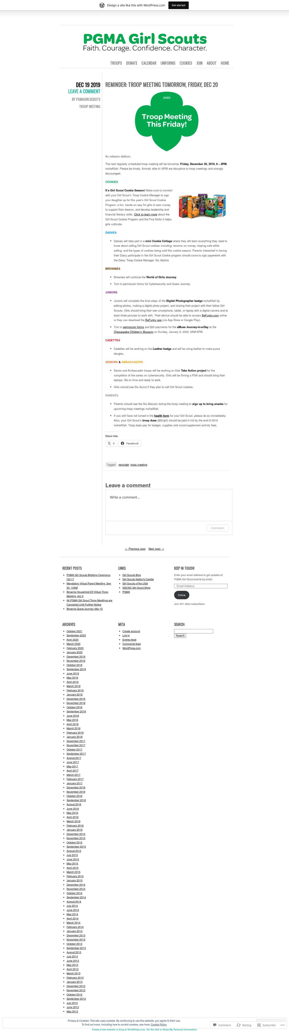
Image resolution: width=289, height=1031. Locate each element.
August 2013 (74, 952)
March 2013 (73, 973)
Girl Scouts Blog (131, 575)
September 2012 (76, 998)
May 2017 (72, 766)
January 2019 (75, 694)
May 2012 (72, 1011)
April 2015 (72, 867)
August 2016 (74, 804)
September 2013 (76, 948)
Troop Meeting (89, 106)
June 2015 (73, 859)
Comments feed (131, 644)
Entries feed (129, 639)
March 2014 (73, 922)
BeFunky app (153, 320)
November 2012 (76, 990)
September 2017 (76, 753)
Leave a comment (84, 91)
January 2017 (75, 783)
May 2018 (72, 720)
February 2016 (75, 825)
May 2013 (72, 965)
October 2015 (74, 842)
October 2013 (74, 943)
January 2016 (75, 829)
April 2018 (72, 724)
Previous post (135, 549)
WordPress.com (131, 648)
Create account (131, 631)
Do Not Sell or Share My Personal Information (172, 1029)
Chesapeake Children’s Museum (133, 332)
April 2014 (72, 918)
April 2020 (72, 639)
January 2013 (75, 981)
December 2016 (76, 787)
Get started (178, 5)
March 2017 (73, 774)
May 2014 (72, 914)
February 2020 (75, 648)
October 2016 (74, 796)
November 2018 (76, 703)
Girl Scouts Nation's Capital (138, 579)
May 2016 (72, 812)
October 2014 (74, 893)
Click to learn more (145, 214)
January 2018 (75, 736)
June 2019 (73, 673)
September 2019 (76, 669)
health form (161, 416)
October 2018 (74, 707)
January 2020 (75, 652)
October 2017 (74, 749)
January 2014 (75, 931)
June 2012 (73, 1007)
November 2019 (76, 660)
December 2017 (76, 741)
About (212, 63)
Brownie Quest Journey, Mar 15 (85, 608)
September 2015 (76, 846)
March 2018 (73, 728)
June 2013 (73, 960)
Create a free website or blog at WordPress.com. (119, 1029)
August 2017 (74, 758)
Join (199, 63)
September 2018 (76, 711)
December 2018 (76, 698)
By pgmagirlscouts (86, 99)
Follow (182, 595)
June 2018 (73, 715)
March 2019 (73, 686)
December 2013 (76, 935)
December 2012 (76, 986)
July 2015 (72, 855)
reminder (123, 465)
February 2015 (75, 876)
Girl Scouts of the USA (135, 583)
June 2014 (73, 910)
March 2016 (73, 821)
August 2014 (74, 901)
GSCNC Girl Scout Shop (136, 587)
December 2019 (76, 656)
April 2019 (72, 682)
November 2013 (76, 939)
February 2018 (75, 732)
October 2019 (74, 665)
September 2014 (76, 897)
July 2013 (72, 956)
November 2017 (76, 745)
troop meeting (139, 465)
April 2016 (72, 817)
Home (225, 63)
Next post (156, 549)
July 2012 (72, 1003)
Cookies (186, 63)
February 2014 (75, 927)
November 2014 (76, 889)
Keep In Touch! (184, 568)
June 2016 (73, 808)
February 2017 (75, 779)
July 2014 (72, 905)
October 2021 (74, 631)
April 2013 (72, 969)
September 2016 (76, 800)
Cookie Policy (159, 1024)
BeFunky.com (210, 315)
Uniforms (168, 63)
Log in (126, 635)
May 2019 (72, 677)
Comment (217, 528)
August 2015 (74, 851)
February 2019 (75, 690)
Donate (131, 63)
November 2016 (76, 791)
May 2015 (72, 863)
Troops (116, 63)
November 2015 (76, 838)
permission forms (133, 327)
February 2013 (75, 977)
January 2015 (75, 880)
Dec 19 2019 (88, 85)
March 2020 (73, 644)
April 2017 (72, 770)
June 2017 (73, 762)
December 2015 (76, 834)
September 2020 (76, 635)
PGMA (126, 592)
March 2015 (73, 872)
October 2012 (74, 994)
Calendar (149, 63)
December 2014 (76, 884)
